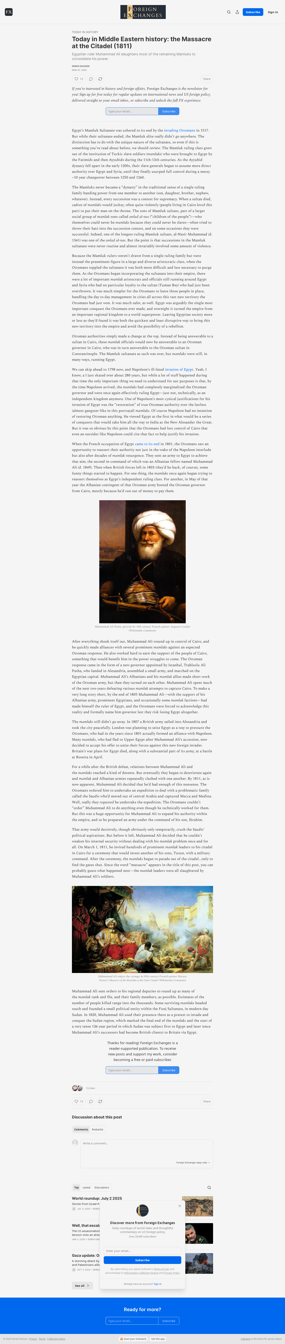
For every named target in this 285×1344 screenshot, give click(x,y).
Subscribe (253, 12)
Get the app (158, 1339)
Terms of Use (161, 1269)
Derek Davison (81, 66)
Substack (245, 1339)
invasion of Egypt (179, 369)
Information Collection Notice (141, 1273)
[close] (180, 1206)
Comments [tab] (81, 1129)
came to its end (147, 444)
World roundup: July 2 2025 (97, 1198)
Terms (42, 1339)
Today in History (85, 32)
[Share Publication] (237, 12)
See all (80, 1286)
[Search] (229, 12)
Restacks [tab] (97, 1129)
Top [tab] (76, 1187)
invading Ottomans (179, 130)
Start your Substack (135, 1339)
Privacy (33, 1339)
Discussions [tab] (101, 1187)
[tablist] (88, 1129)
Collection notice (56, 1339)
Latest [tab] (87, 1187)
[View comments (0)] (91, 79)
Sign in (273, 12)
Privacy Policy (172, 1273)
